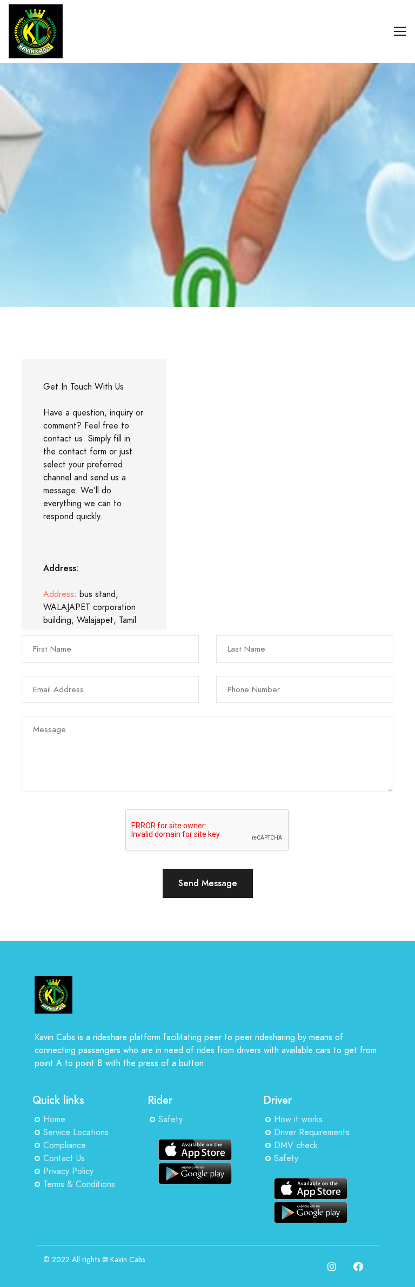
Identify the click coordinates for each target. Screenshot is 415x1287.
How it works (298, 1119)
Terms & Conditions (79, 1184)
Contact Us (64, 1158)
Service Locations (76, 1132)
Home (54, 1119)
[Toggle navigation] (400, 32)
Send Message (207, 883)
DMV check (296, 1145)
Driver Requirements (312, 1132)
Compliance (64, 1145)
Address (58, 594)
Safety (170, 1119)
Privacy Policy (68, 1171)
